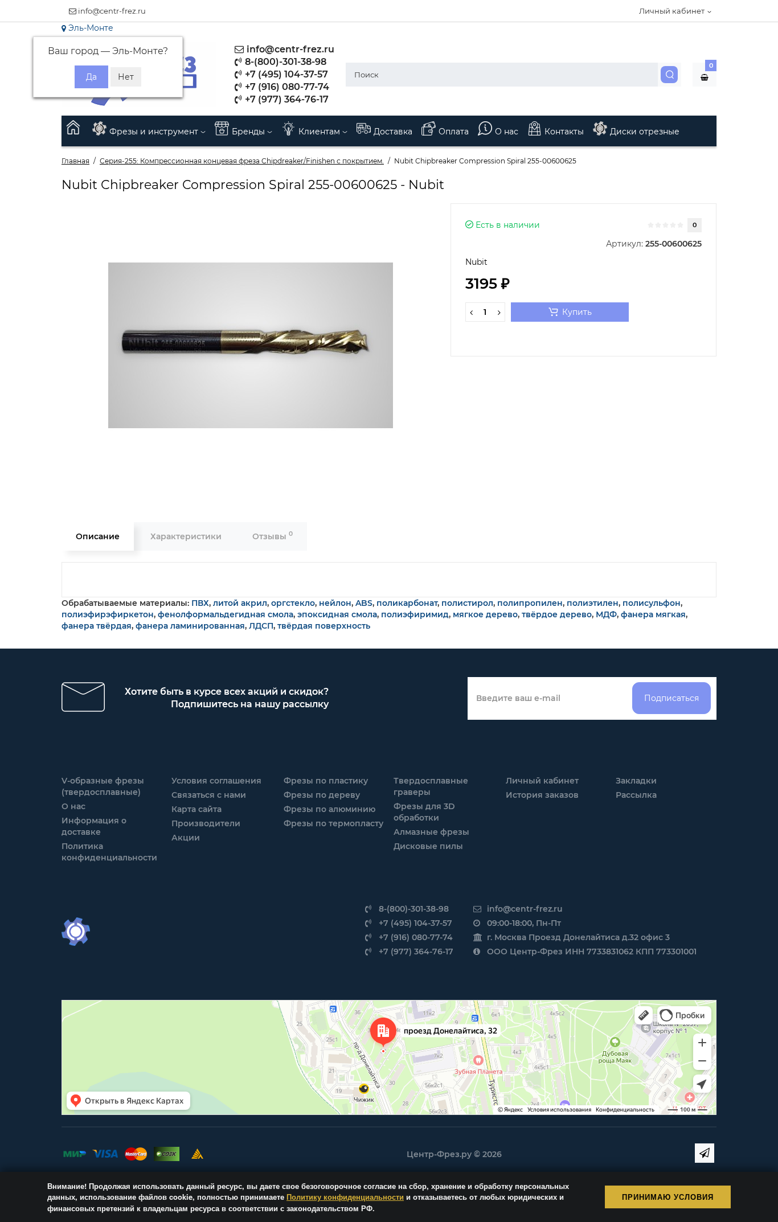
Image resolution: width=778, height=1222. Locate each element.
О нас (506, 131)
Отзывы (272, 535)
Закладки (636, 781)
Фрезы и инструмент (154, 131)
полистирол (467, 603)
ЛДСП (261, 626)
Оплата (454, 131)
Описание (98, 536)
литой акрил (240, 603)
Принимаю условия (668, 1196)
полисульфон (652, 603)
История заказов (542, 795)
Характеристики (186, 536)
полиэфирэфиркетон (108, 614)
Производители (205, 823)
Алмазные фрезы (431, 832)
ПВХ (200, 603)
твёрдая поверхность (323, 626)
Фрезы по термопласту (333, 823)
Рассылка (636, 795)
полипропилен (530, 603)
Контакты (564, 131)
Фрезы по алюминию (329, 809)
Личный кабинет (542, 781)
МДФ (606, 614)
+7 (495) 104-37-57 (285, 74)
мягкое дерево (485, 614)
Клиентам (320, 131)
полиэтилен (593, 603)
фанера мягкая (653, 614)
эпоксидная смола (337, 614)
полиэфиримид (415, 614)
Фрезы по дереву (322, 795)
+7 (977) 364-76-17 (286, 99)
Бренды (249, 131)
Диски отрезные (644, 131)
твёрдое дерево (557, 614)
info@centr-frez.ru (111, 10)
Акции (185, 838)
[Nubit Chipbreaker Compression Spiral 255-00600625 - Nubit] (250, 345)
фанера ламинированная (190, 626)
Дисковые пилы (428, 846)
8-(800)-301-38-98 (284, 61)
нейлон (335, 603)
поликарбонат (406, 603)
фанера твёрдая (97, 626)
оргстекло (293, 603)
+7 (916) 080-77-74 (286, 86)
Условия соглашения (216, 781)
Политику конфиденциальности (345, 1196)
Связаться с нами (208, 795)
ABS (363, 603)
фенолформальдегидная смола (225, 614)
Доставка (393, 131)
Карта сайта (196, 809)
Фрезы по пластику (326, 781)
